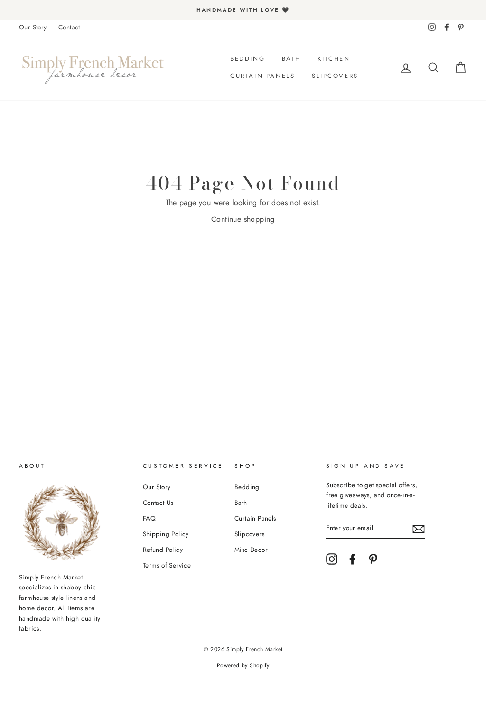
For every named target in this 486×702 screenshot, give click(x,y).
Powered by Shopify (243, 665)
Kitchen (334, 58)
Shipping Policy (166, 534)
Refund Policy (163, 549)
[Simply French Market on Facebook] (352, 559)
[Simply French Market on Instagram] (331, 559)
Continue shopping (243, 219)
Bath (291, 58)
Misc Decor (251, 549)
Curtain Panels (262, 75)
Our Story (33, 27)
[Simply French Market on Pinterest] (373, 559)
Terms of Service (167, 565)
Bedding (247, 58)
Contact (69, 27)
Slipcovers (335, 75)
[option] (243, 10)
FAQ (149, 518)
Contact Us (158, 502)
